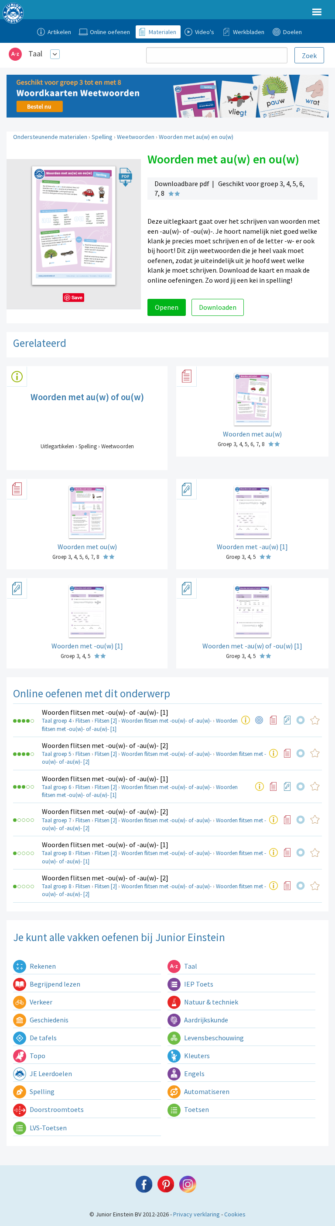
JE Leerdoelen (50, 1073)
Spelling (102, 137)
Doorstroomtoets (56, 1109)
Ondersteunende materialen (50, 137)
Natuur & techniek (210, 1001)
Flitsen (82, 720)
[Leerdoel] (259, 720)
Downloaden (217, 307)
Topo (36, 1055)
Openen (166, 307)
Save (77, 297)
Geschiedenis (48, 1019)
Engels (194, 1073)
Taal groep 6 (56, 787)
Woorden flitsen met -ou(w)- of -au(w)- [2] (105, 745)
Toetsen (196, 1109)
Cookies (235, 1214)
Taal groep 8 (56, 853)
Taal (35, 53)
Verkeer (40, 1001)
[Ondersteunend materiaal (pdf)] (273, 720)
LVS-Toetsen (47, 1127)
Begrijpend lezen (54, 984)
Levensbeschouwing (213, 1037)
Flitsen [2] (106, 720)
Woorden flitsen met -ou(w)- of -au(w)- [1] (105, 712)
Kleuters (196, 1055)
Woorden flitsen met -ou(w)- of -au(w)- (166, 720)
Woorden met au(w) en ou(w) (196, 137)
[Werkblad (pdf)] (287, 720)
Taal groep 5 (56, 754)
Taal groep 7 (56, 820)
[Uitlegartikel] (245, 720)
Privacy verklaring (196, 1214)
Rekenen (42, 966)
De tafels (42, 1037)
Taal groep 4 (56, 720)
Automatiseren (206, 1091)
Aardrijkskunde (205, 1019)
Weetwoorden (135, 137)
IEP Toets (198, 984)
